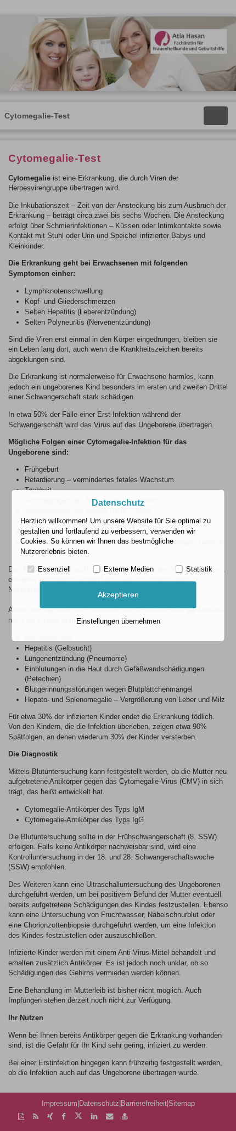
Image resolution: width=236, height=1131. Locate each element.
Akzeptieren (118, 594)
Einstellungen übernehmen (118, 621)
